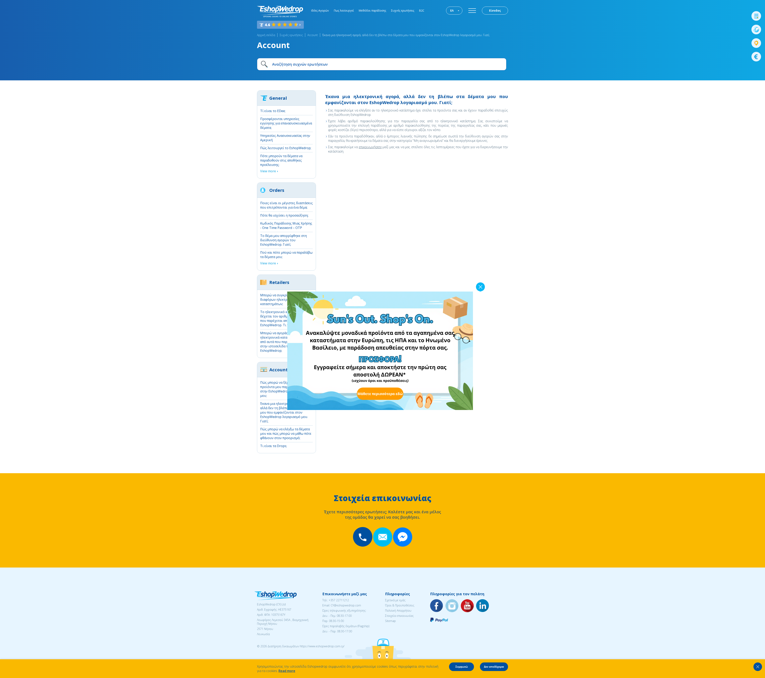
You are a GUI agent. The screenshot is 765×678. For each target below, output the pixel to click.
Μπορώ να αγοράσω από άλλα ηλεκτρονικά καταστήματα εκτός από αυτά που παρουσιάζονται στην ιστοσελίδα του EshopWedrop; (284, 342)
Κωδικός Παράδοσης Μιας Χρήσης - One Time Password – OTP (286, 225)
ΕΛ (452, 10)
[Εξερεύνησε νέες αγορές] (756, 29)
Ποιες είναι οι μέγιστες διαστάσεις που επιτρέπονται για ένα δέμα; (286, 205)
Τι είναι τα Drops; (273, 446)
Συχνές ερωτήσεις (402, 10)
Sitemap (390, 621)
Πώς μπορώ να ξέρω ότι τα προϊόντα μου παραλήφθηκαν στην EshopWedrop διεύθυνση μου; (283, 389)
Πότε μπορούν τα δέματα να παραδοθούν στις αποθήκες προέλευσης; (281, 160)
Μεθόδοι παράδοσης (372, 10)
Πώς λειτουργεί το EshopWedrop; (285, 148)
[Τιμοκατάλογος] (756, 56)
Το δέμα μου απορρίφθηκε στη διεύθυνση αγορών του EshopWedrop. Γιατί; (283, 240)
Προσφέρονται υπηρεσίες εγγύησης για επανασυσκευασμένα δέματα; (286, 123)
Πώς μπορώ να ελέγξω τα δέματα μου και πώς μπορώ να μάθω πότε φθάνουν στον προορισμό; (285, 433)
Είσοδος (495, 10)
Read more (287, 671)
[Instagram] (452, 606)
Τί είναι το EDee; (272, 111)
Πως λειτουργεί (344, 10)
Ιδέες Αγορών (320, 10)
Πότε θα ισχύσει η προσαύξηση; (284, 215)
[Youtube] (467, 606)
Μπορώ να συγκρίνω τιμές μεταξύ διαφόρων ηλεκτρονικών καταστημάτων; (286, 299)
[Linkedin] (482, 606)
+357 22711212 (339, 600)
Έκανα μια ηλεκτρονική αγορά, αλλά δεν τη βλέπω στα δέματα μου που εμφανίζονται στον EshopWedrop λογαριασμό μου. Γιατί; (406, 35)
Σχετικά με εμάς (395, 600)
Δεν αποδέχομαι (494, 666)
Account (312, 35)
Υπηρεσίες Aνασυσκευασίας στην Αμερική (285, 137)
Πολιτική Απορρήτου (398, 610)
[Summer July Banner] (8, 656)
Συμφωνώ (461, 666)
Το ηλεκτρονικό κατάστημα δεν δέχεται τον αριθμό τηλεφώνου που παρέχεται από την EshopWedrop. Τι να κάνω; (284, 318)
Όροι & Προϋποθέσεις (399, 605)
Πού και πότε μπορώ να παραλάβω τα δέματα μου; (286, 254)
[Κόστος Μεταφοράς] (756, 16)
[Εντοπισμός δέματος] (756, 43)
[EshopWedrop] (280, 11)
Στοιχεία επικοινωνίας (399, 616)
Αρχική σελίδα (266, 35)
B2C (421, 10)
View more (268, 171)
